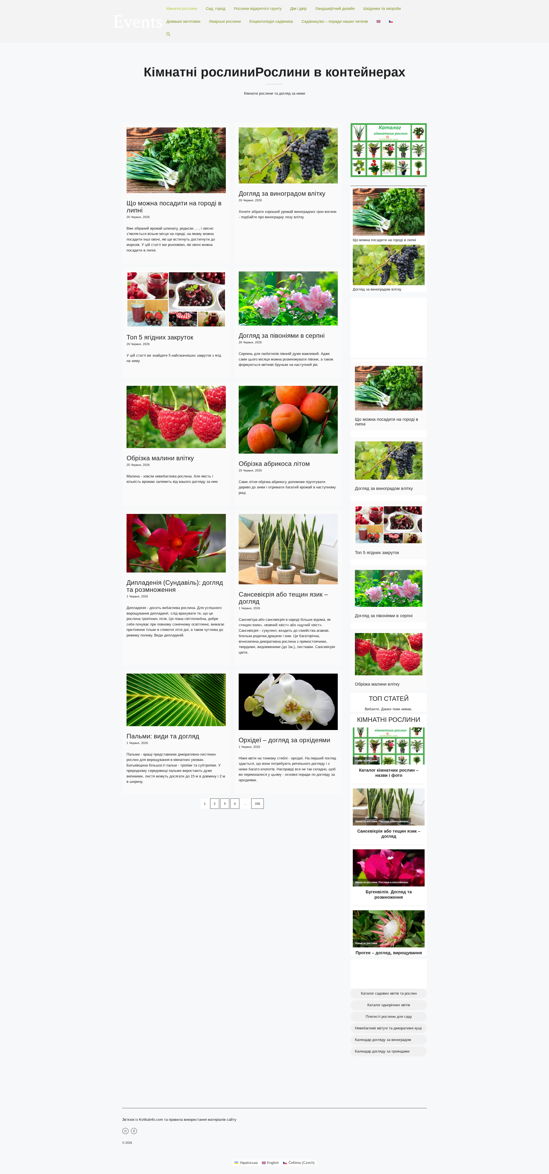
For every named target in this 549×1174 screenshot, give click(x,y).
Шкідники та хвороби (382, 8)
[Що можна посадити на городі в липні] (389, 212)
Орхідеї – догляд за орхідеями (284, 740)
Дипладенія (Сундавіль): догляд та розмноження (175, 586)
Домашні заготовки (183, 21)
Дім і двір (298, 8)
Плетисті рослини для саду (389, 1017)
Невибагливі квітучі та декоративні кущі (388, 1028)
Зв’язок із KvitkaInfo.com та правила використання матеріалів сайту (179, 1120)
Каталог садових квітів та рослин (389, 993)
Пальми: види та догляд (163, 736)
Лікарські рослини (225, 21)
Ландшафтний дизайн (335, 8)
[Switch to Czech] (391, 21)
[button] (168, 34)
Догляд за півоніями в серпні (282, 335)
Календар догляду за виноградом (383, 1040)
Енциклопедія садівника (271, 21)
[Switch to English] (378, 21)
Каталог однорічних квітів (388, 1005)
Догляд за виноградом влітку (282, 193)
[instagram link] (125, 1131)
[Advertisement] (389, 328)
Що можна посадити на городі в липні (384, 240)
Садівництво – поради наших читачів (335, 21)
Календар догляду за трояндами (382, 1051)
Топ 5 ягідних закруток (160, 337)
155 (257, 803)
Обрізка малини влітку (160, 458)
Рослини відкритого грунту (258, 8)
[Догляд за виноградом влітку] (389, 266)
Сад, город (215, 8)
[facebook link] (134, 1131)
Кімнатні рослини (181, 8)
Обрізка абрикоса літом (274, 463)
